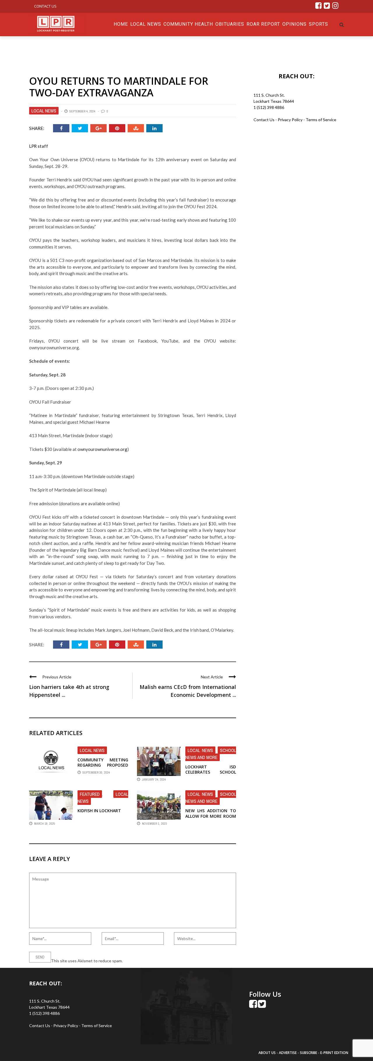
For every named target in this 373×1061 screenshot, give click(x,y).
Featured (90, 794)
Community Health (188, 24)
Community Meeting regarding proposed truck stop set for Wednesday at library (103, 768)
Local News (145, 24)
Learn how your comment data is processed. (163, 960)
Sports (318, 24)
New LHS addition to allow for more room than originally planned (210, 818)
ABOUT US (267, 1052)
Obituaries (229, 24)
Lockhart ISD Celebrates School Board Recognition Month (210, 775)
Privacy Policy (290, 119)
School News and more (210, 753)
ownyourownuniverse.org (102, 449)
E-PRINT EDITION (334, 1052)
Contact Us (45, 6)
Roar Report (263, 24)
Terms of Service (321, 119)
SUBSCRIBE (309, 1052)
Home (121, 24)
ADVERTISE (288, 1052)
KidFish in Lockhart (99, 810)
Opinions (294, 24)
